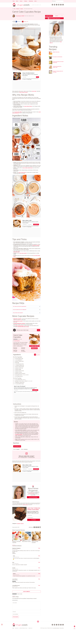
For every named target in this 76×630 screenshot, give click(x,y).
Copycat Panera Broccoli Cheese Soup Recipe (58, 62)
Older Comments (26, 591)
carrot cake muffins (18, 111)
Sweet (17, 1)
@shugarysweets (24, 457)
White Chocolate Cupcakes (35, 542)
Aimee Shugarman (17, 340)
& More (35, 1)
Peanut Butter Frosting (26, 541)
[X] (58, 4)
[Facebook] (56, 4)
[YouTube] (54, 4)
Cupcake (21, 8)
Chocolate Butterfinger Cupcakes (19, 323)
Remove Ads (34, 348)
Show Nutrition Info (17, 446)
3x (38, 354)
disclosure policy (25, 504)
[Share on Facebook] (34, 527)
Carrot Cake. (34, 91)
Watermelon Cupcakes (17, 318)
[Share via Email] (40, 527)
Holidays (25, 1)
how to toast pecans (22, 172)
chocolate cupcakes (36, 245)
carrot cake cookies (23, 253)
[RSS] (63, 4)
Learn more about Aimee (33, 497)
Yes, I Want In (33, 519)
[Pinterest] (61, 4)
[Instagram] (52, 4)
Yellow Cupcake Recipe (19, 325)
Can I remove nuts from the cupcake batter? (19, 306)
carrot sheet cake (16, 251)
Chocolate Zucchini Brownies (57, 56)
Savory (21, 1)
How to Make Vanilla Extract (28, 167)
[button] (13, 339)
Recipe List (17, 8)
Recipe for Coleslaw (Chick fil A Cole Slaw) (58, 72)
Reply (39, 548)
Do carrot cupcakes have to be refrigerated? (19, 309)
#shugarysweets (32, 457)
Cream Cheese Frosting (23, 92)
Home (14, 1)
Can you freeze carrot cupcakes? (18, 312)
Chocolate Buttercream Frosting (23, 326)
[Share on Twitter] (38, 527)
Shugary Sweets (26, 4)
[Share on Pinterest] (36, 527)
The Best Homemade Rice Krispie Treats (57, 67)
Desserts (22, 523)
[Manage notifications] (2, 624)
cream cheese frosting (28, 106)
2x (36, 354)
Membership (31, 1)
